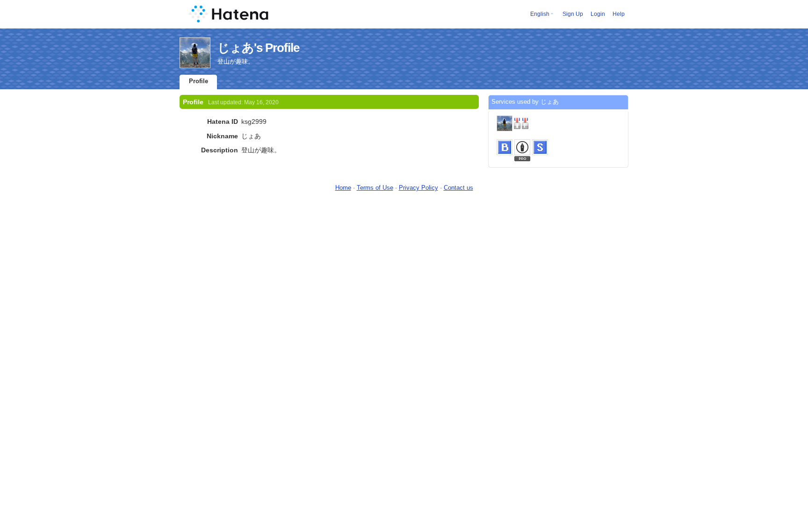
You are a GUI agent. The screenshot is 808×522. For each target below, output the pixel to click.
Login (598, 14)
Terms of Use (375, 187)
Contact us (458, 187)
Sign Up (573, 14)
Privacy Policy (418, 187)
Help (619, 14)
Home (343, 187)
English (539, 14)
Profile (198, 81)
